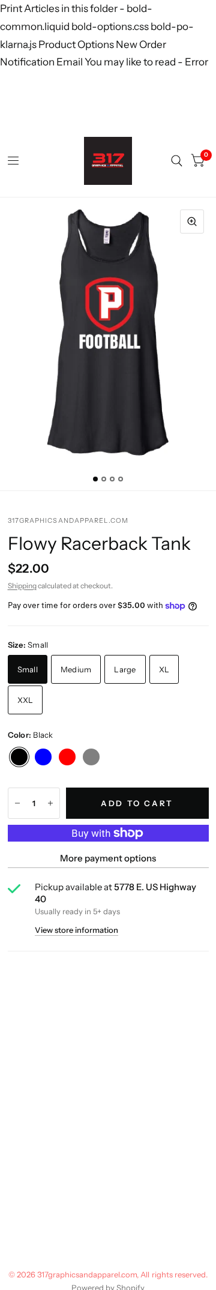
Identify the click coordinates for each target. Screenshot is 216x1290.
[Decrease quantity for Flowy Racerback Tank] (17, 803)
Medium (76, 669)
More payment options (108, 858)
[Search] (177, 161)
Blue (43, 757)
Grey (91, 757)
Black (19, 757)
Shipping (22, 585)
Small (27, 669)
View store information (76, 930)
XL (164, 669)
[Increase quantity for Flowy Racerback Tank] (50, 803)
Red (67, 757)
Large (125, 669)
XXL (25, 700)
